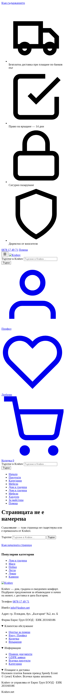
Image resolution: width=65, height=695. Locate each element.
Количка (14, 638)
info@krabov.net (20, 607)
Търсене (6, 537)
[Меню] (4, 254)
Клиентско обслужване (19, 626)
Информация (13, 647)
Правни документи (20, 654)
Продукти (15, 477)
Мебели (13, 483)
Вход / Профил (18, 635)
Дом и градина (18, 487)
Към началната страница (16, 545)
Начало (13, 474)
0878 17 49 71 (9, 249)
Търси (6, 262)
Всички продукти (20, 660)
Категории (15, 480)
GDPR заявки (17, 657)
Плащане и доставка (17, 669)
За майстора (16, 500)
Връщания (15, 641)
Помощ (23, 249)
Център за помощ (19, 632)
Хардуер (14, 496)
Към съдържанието (13, 2)
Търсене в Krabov (12, 258)
